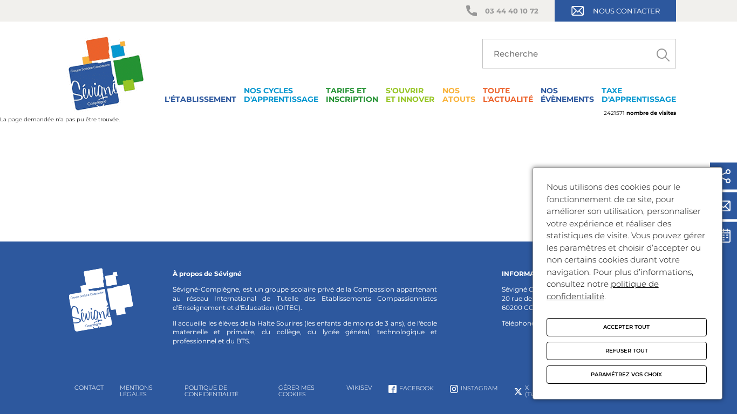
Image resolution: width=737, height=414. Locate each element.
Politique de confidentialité (211, 391)
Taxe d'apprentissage (639, 95)
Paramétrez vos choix (626, 374)
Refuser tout (626, 350)
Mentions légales (136, 391)
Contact (89, 387)
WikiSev (359, 387)
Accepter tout (626, 326)
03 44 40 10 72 (511, 10)
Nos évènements (567, 95)
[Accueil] (106, 112)
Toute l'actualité (508, 95)
